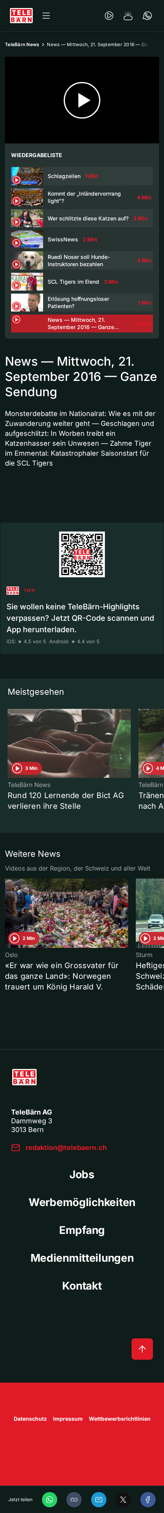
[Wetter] (128, 16)
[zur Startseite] (21, 15)
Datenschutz (30, 1418)
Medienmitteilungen (82, 1257)
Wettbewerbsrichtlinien (120, 1418)
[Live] (109, 16)
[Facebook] (148, 1499)
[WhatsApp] (49, 1499)
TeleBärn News (22, 44)
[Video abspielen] (82, 100)
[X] (123, 1499)
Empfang (82, 1230)
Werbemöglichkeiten (82, 1202)
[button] (74, 1499)
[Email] (98, 1499)
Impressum (68, 1418)
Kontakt (81, 1285)
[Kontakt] (147, 16)
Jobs (82, 1174)
